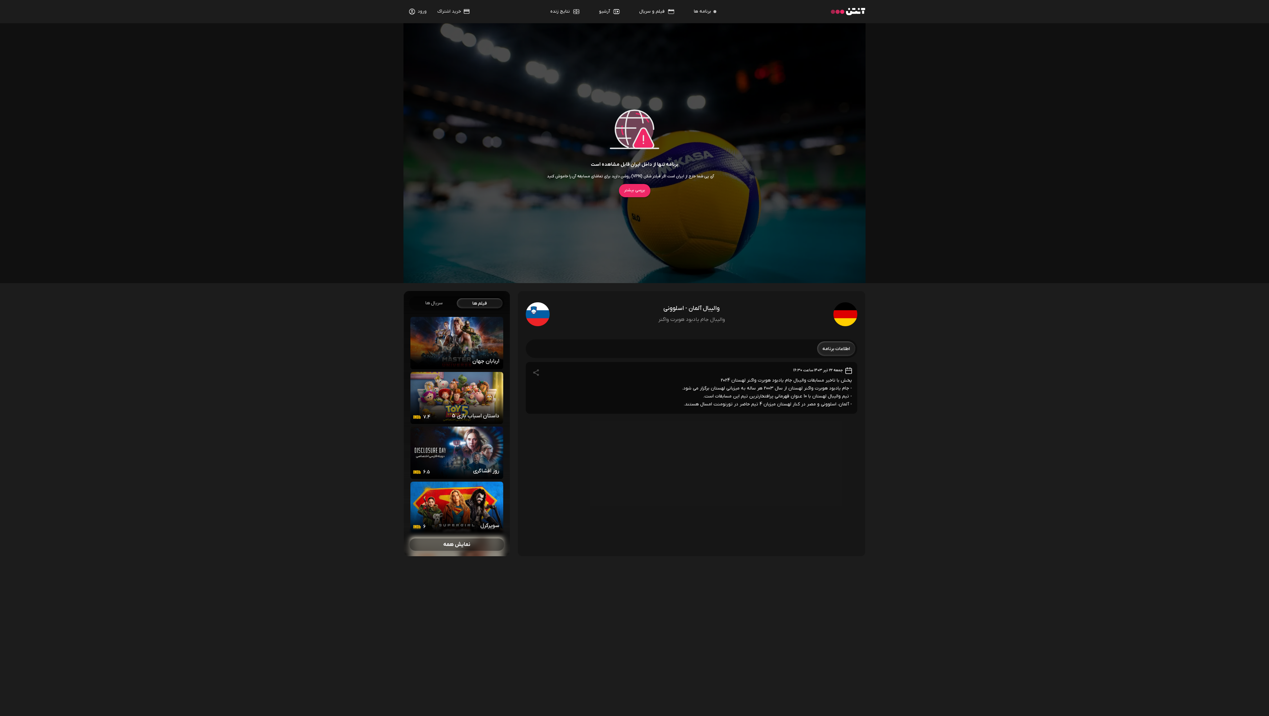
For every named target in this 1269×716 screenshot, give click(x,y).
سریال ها (434, 303)
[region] (457, 423)
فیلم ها (479, 303)
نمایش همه (456, 544)
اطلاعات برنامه (836, 349)
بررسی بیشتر (634, 190)
